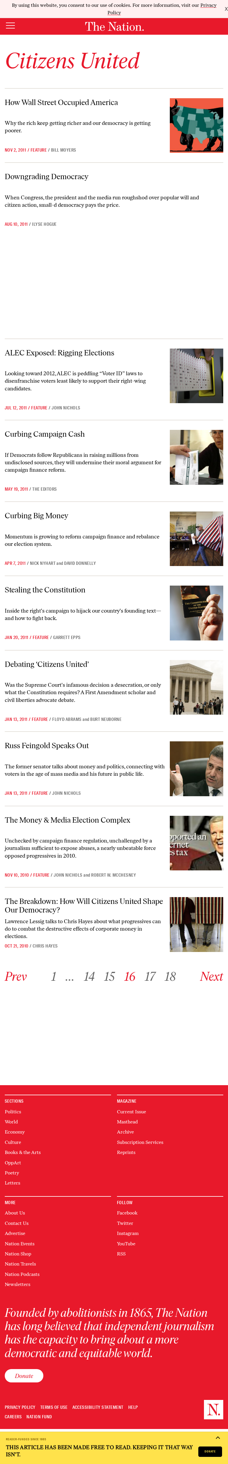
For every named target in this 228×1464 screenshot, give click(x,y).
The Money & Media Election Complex (67, 820)
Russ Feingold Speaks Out (47, 745)
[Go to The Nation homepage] (114, 26)
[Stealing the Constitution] (196, 613)
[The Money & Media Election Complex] (196, 843)
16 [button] (129, 976)
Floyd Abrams (67, 719)
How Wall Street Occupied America (61, 102)
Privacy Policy (20, 1407)
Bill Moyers (63, 150)
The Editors (44, 489)
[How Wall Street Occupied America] (196, 125)
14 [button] (89, 976)
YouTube (126, 1244)
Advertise (15, 1233)
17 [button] (150, 976)
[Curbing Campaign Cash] (196, 457)
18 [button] (170, 976)
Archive (125, 1132)
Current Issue (131, 1112)
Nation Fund (39, 1417)
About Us (15, 1213)
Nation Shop (18, 1254)
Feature (39, 150)
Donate (210, 1451)
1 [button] (53, 976)
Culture (13, 1142)
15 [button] (109, 976)
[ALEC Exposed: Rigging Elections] (196, 376)
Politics (13, 1112)
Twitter (125, 1223)
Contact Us (16, 1223)
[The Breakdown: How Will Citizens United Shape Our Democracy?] (196, 924)
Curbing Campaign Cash (45, 434)
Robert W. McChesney (113, 875)
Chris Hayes (45, 946)
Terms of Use (54, 1407)
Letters (12, 1183)
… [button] (70, 976)
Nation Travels (20, 1264)
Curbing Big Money (36, 515)
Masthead (127, 1122)
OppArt (13, 1163)
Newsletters (17, 1284)
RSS (121, 1254)
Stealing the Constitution (45, 589)
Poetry (12, 1173)
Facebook (127, 1213)
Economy (15, 1132)
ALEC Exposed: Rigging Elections (59, 352)
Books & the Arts (23, 1152)
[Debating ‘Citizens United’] (196, 687)
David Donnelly (80, 563)
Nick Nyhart (43, 563)
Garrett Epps (67, 637)
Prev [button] (16, 976)
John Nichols (66, 408)
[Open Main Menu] (10, 25)
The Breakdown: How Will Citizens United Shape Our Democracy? (84, 905)
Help (133, 1407)
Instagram (128, 1233)
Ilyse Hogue (44, 224)
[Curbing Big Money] (196, 538)
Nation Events (19, 1244)
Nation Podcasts (22, 1274)
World (11, 1122)
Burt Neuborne (105, 719)
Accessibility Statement (98, 1407)
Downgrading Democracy (46, 176)
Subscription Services (140, 1142)
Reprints (126, 1152)
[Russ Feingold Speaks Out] (196, 768)
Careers (13, 1417)
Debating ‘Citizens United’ (47, 664)
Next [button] (211, 976)
